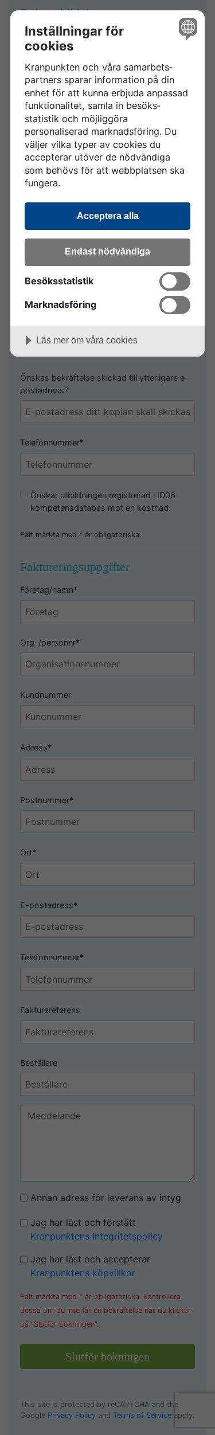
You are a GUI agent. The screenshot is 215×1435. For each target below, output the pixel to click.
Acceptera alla (108, 215)
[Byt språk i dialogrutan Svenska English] (187, 28)
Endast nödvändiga (107, 251)
